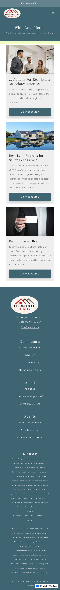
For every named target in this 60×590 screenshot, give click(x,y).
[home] (11, 13)
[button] (53, 13)
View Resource (30, 112)
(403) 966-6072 (30, 327)
